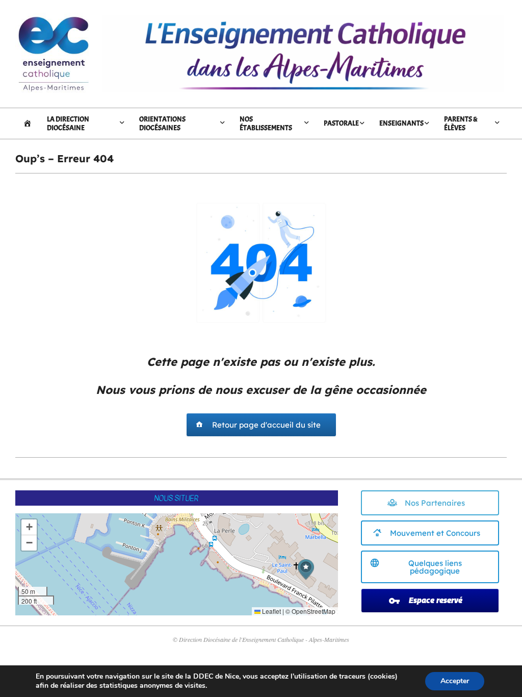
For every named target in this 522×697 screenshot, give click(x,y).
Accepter (454, 681)
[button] (306, 569)
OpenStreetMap (313, 611)
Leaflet (270, 611)
